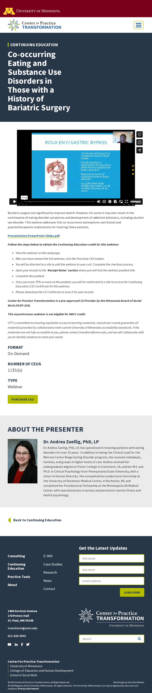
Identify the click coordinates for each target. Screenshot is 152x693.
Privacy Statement (28, 688)
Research (50, 572)
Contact (49, 588)
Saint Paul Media (135, 682)
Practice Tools (19, 576)
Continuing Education (34, 44)
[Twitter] (27, 644)
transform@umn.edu (22, 628)
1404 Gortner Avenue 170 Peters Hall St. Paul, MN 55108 (22, 615)
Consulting (16, 556)
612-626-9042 (17, 636)
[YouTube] (9, 644)
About (12, 584)
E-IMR (47, 556)
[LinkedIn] (16, 644)
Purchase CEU (23, 399)
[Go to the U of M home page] (31, 11)
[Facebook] (22, 644)
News (47, 580)
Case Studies (52, 564)
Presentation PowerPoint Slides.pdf (34, 236)
